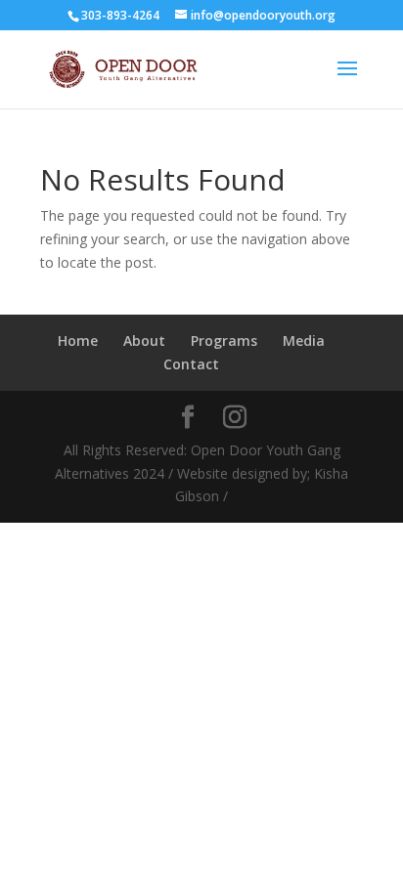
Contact (191, 364)
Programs (224, 340)
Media (304, 340)
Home (78, 340)
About (144, 340)
